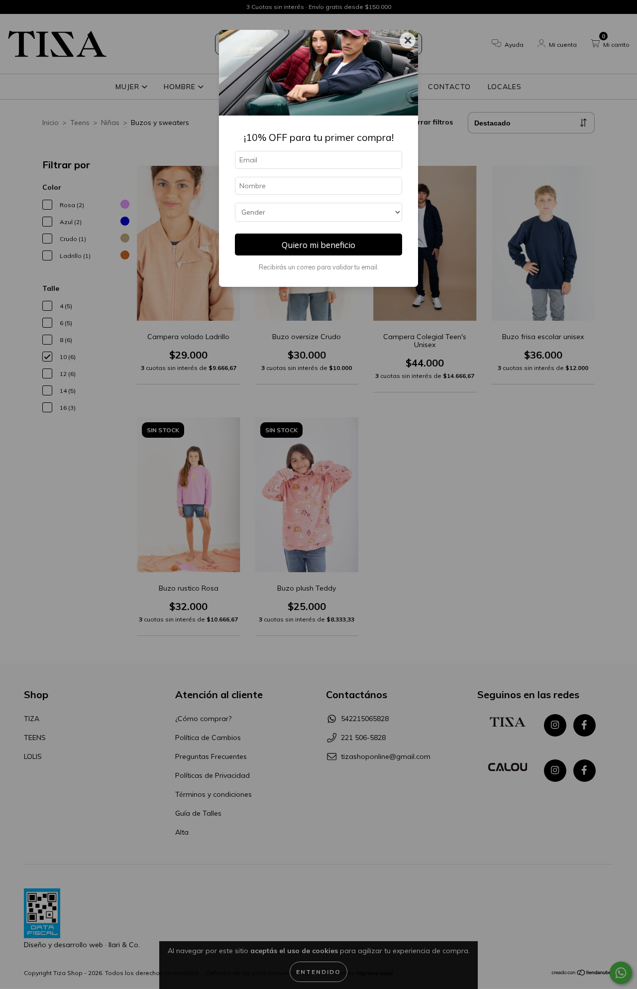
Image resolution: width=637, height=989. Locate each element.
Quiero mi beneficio (318, 245)
